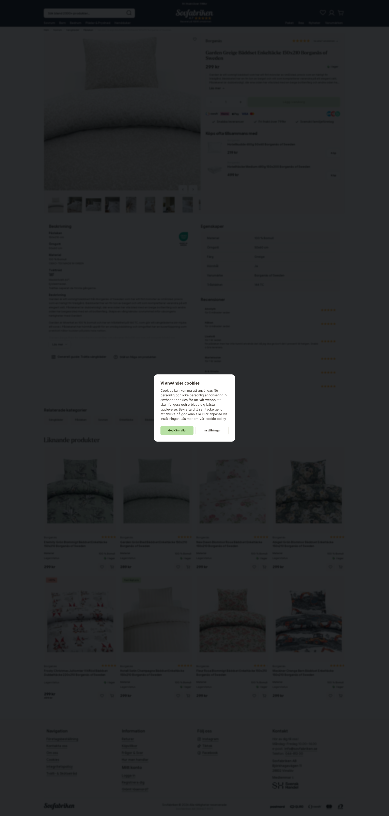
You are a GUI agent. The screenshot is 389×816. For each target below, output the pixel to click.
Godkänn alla (177, 430)
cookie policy (215, 419)
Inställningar (212, 430)
